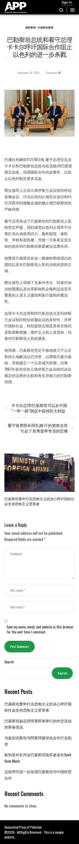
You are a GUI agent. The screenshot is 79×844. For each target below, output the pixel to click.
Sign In (67, 2)
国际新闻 (30, 27)
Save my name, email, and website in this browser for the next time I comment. (40, 629)
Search (9, 662)
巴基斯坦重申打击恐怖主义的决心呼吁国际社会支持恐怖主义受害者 (39, 501)
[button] (61, 10)
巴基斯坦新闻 (46, 27)
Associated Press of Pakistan (23, 827)
